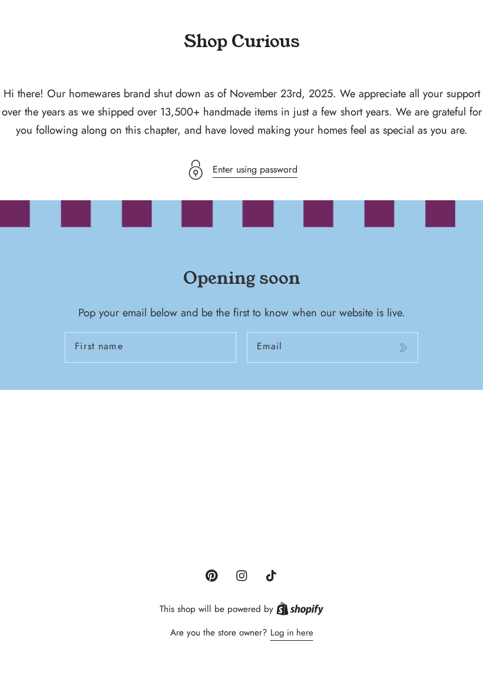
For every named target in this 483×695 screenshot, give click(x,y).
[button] (241, 170)
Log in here (291, 632)
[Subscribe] (403, 347)
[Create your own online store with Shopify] (300, 609)
